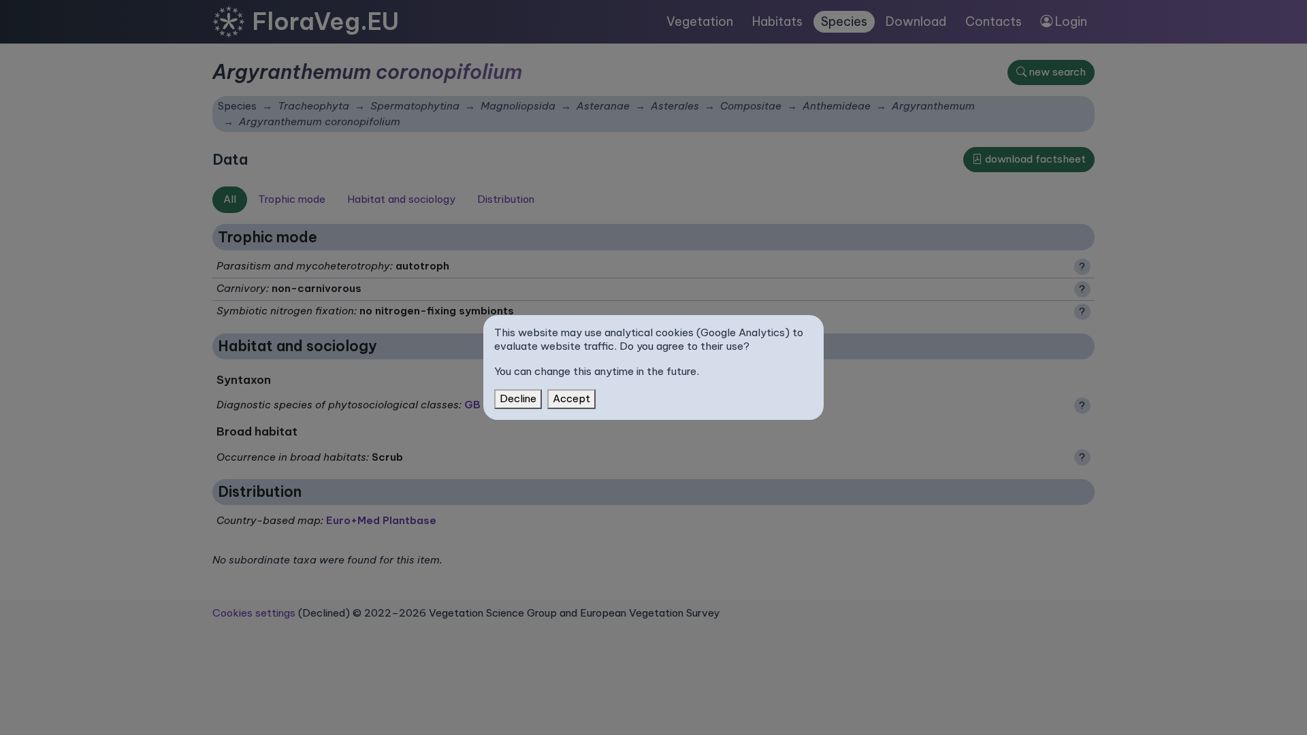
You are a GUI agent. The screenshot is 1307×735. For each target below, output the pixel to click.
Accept (571, 398)
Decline (518, 398)
